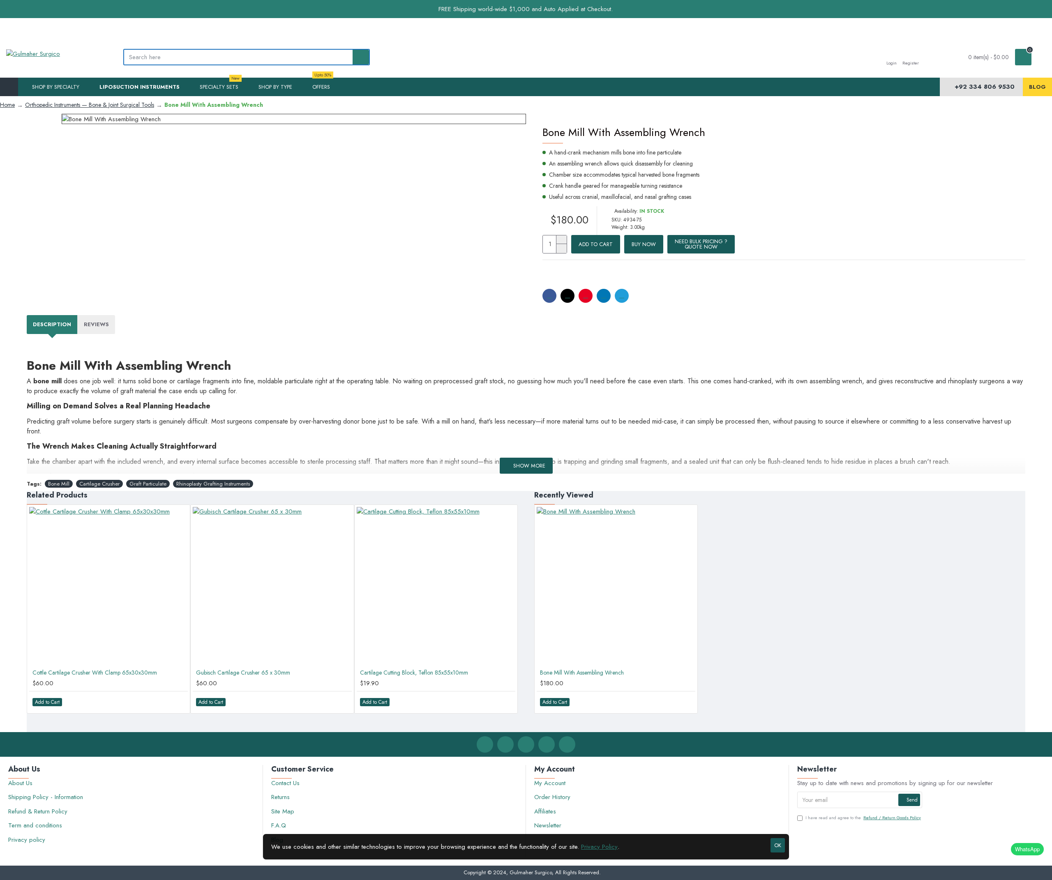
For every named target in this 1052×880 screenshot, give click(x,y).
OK (777, 845)
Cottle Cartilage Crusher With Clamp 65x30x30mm (94, 672)
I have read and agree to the (863, 817)
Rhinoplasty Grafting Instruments (213, 484)
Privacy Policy (599, 846)
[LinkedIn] (546, 744)
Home (7, 105)
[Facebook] (485, 744)
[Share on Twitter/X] (567, 296)
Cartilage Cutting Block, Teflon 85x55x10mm (414, 672)
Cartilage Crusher (99, 484)
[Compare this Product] (177, 702)
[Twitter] (505, 744)
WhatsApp (1027, 849)
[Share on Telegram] (622, 296)
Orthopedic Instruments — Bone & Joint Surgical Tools (89, 105)
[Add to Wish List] (161, 702)
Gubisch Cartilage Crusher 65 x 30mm (243, 672)
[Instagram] (526, 744)
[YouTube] (567, 744)
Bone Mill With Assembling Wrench (582, 672)
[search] (361, 57)
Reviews (96, 324)
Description (52, 324)
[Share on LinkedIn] (604, 296)
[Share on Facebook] (549, 296)
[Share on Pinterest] (586, 296)
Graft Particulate (147, 484)
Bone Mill (58, 484)
